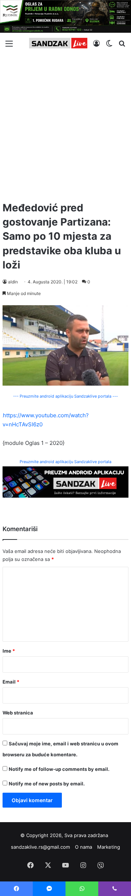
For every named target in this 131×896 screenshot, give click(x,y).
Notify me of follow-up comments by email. (59, 769)
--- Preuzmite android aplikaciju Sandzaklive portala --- (65, 396)
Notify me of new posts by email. (47, 784)
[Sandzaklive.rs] (58, 43)
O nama (83, 847)
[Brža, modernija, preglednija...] (65, 481)
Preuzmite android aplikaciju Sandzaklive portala (65, 461)
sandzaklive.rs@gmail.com (40, 847)
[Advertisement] (65, 124)
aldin (13, 281)
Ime (9, 651)
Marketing (108, 847)
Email (11, 682)
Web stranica (18, 713)
